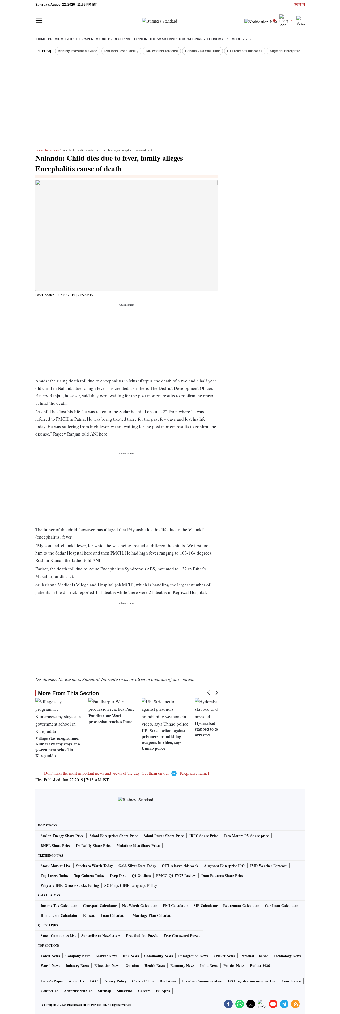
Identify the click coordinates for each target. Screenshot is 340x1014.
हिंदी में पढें (299, 4)
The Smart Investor (167, 39)
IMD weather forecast (162, 51)
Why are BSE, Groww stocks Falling (70, 885)
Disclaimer (168, 981)
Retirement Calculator (241, 905)
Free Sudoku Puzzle (142, 935)
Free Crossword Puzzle (182, 935)
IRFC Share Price (203, 835)
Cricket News (224, 955)
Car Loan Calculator (281, 905)
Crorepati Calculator (100, 905)
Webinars (196, 39)
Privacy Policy (114, 981)
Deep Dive (118, 875)
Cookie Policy (143, 981)
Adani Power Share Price (163, 835)
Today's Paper (52, 981)
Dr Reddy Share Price (93, 845)
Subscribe (125, 991)
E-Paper (86, 39)
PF (228, 39)
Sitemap (104, 991)
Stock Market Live (56, 865)
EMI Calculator (175, 905)
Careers (144, 991)
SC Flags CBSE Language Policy (130, 885)
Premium (55, 39)
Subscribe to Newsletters (100, 935)
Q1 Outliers (141, 875)
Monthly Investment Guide (77, 51)
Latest (71, 39)
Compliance (291, 981)
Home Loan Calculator (59, 915)
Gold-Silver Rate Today (137, 865)
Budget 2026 (260, 965)
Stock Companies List (58, 935)
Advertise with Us (78, 991)
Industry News (77, 965)
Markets (104, 39)
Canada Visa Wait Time (202, 51)
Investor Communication (202, 981)
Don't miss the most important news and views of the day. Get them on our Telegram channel (126, 773)
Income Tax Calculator (59, 905)
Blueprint (123, 39)
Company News (77, 955)
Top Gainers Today (89, 875)
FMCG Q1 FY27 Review (176, 875)
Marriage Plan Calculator (153, 915)
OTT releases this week (244, 51)
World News (50, 965)
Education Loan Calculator (105, 915)
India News (52, 150)
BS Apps (163, 991)
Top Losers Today (55, 875)
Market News (106, 955)
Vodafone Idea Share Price (138, 845)
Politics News (233, 965)
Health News (154, 965)
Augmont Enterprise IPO (288, 51)
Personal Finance (254, 955)
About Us (76, 981)
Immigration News (193, 955)
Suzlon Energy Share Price (62, 835)
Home (41, 39)
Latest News (50, 955)
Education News (107, 965)
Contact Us (49, 991)
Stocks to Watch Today (94, 865)
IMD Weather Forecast (268, 865)
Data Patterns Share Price (222, 875)
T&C (94, 981)
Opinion (140, 39)
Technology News (287, 955)
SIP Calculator (206, 905)
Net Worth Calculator (139, 905)
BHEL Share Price (55, 845)
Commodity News (158, 955)
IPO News (131, 955)
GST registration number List (252, 981)
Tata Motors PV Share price (246, 835)
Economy (215, 39)
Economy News (182, 965)
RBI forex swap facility (121, 51)
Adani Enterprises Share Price (113, 835)
